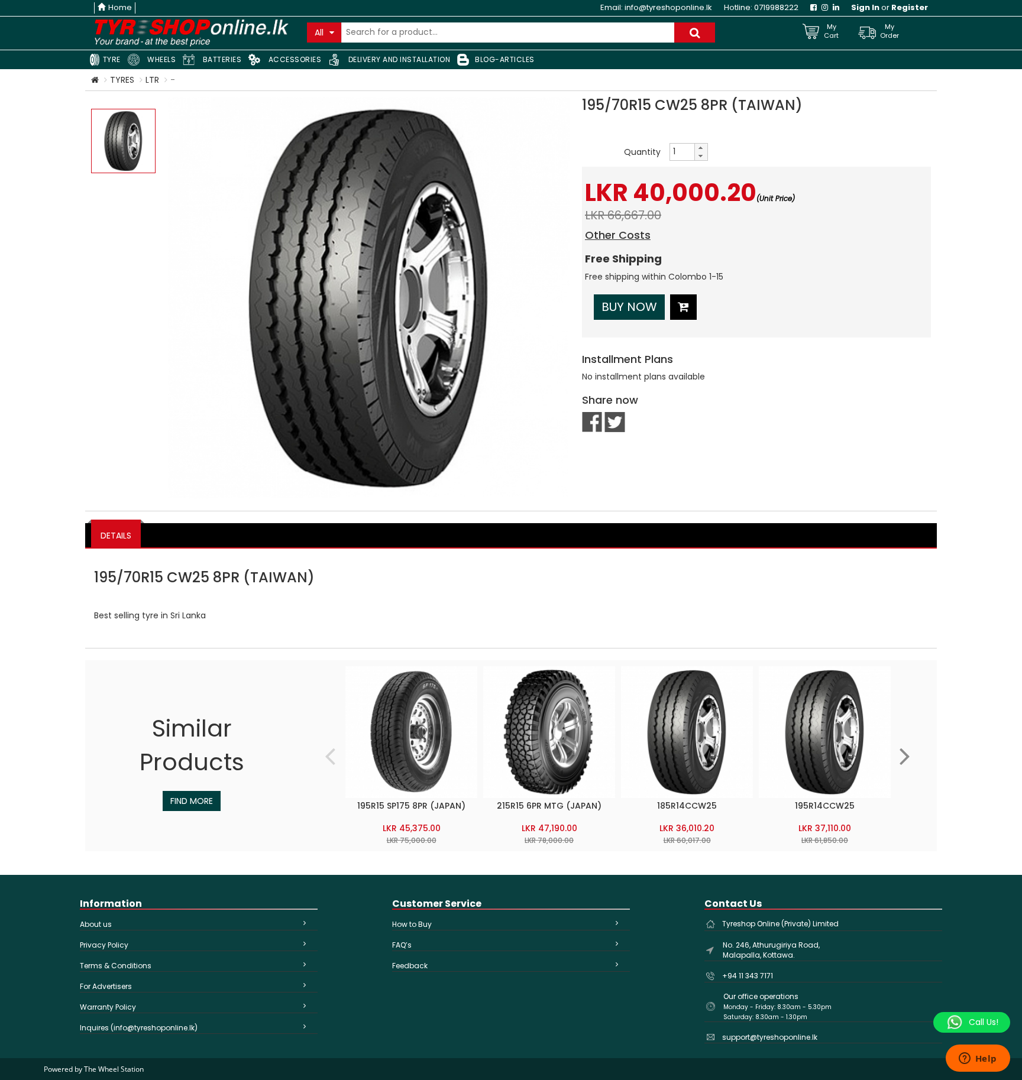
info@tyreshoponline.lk (668, 7)
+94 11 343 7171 (747, 976)
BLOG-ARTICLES (505, 59)
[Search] (694, 32)
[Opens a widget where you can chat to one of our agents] (977, 1059)
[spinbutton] (682, 151)
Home (120, 7)
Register (909, 7)
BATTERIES (220, 59)
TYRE (111, 59)
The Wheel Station (114, 1069)
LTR (152, 80)
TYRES (122, 80)
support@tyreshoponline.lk (769, 1037)
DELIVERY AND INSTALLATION (398, 59)
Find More (191, 801)
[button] (700, 148)
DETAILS (116, 535)
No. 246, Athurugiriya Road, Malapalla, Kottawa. (771, 950)
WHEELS (160, 59)
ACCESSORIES (293, 59)
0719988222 (776, 7)
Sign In (865, 7)
